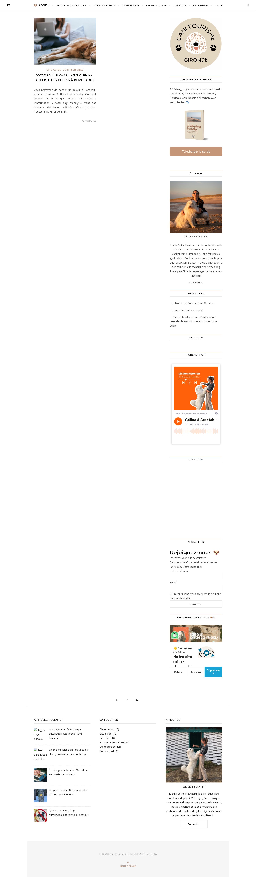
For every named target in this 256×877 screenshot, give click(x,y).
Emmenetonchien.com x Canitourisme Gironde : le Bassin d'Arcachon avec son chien (193, 321)
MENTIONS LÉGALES (140, 853)
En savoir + (196, 282)
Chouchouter (156, 5)
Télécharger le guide (196, 151)
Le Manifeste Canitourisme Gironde (192, 303)
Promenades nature (71, 5)
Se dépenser (131, 5)
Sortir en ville (104, 5)
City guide (200, 5)
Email (173, 582)
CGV (155, 853)
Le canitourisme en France (187, 310)
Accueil (44, 5)
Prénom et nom (179, 571)
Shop (218, 5)
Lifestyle (180, 5)
